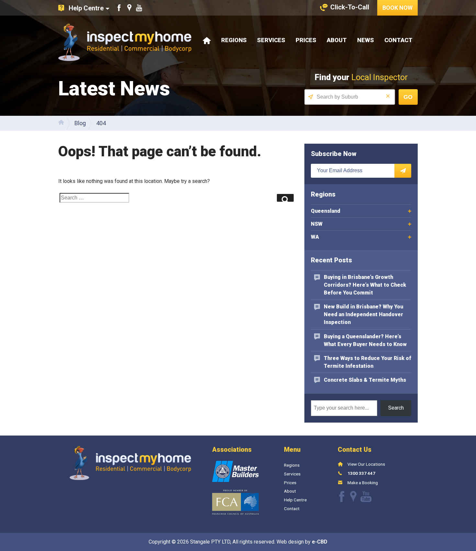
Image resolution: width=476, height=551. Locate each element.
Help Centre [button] (86, 8)
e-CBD (319, 542)
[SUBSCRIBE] (402, 171)
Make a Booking (362, 482)
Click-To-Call (349, 7)
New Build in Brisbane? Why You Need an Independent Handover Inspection (363, 314)
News (365, 40)
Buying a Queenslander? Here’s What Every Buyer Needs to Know (365, 340)
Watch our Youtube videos (139, 7)
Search (396, 408)
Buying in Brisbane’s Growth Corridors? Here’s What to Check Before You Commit (365, 285)
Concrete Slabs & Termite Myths (365, 380)
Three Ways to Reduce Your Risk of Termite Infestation (367, 362)
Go (408, 97)
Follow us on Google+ (353, 496)
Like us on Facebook (119, 7)
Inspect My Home (124, 42)
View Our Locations (366, 464)
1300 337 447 (361, 473)
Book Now (397, 7)
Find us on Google (129, 7)
